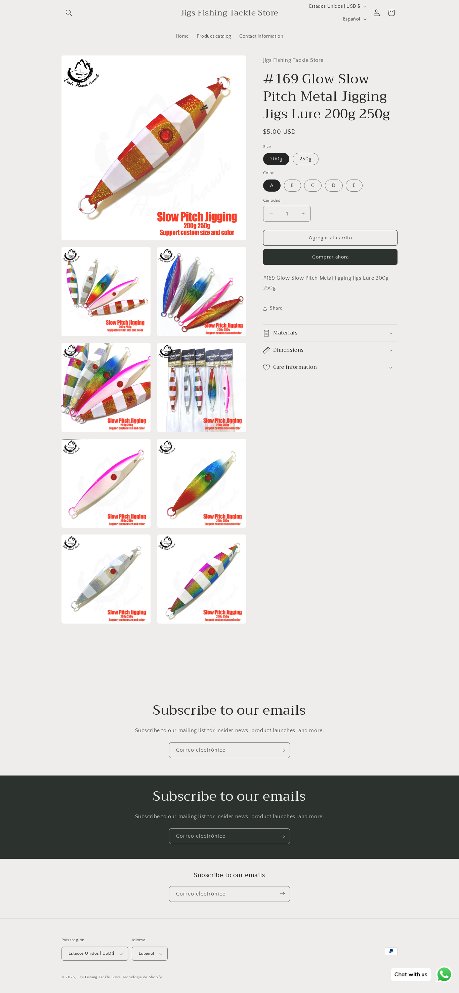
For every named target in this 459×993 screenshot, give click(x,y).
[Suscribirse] (282, 750)
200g (276, 159)
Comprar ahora (330, 257)
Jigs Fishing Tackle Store (99, 978)
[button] (68, 12)
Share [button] (276, 308)
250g (305, 159)
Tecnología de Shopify (142, 978)
